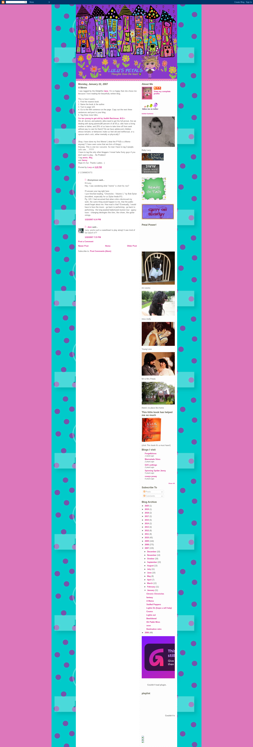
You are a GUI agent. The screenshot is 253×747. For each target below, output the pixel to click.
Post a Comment (85, 241)
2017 (147, 516)
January (151, 590)
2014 (147, 523)
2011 (147, 534)
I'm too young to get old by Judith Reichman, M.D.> (101, 118)
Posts (148, 492)
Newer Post (83, 246)
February (151, 587)
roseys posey (151, 476)
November (152, 555)
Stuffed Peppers (153, 604)
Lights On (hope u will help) (159, 608)
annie (85, 158)
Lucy (159, 88)
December (152, 552)
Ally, (91, 158)
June (149, 573)
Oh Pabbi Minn (153, 622)
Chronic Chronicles (155, 594)
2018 (147, 513)
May (149, 576)
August (150, 566)
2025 (147, 506)
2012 (147, 530)
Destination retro (153, 629)
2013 (147, 527)
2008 (147, 544)
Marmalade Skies (152, 459)
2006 (147, 632)
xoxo (148, 625)
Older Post (132, 246)
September (152, 562)
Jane (106, 91)
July (149, 569)
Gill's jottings (151, 465)
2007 (147, 548)
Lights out (151, 615)
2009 (147, 541)
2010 (147, 537)
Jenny (84, 160)
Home (107, 246)
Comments (150, 496)
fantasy (149, 597)
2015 (147, 520)
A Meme (150, 601)
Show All (172, 483)
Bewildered (151, 618)
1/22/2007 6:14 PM (93, 219)
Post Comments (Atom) (100, 251)
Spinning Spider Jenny (155, 471)
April (149, 580)
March (150, 583)
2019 (147, 509)
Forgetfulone (150, 453)
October (151, 559)
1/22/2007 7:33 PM (93, 237)
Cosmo (149, 611)
